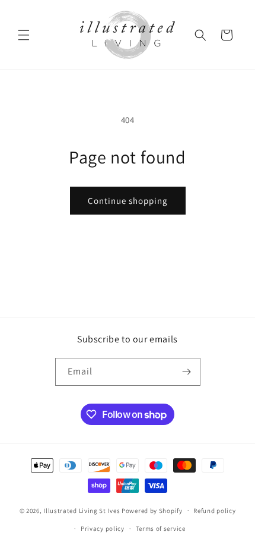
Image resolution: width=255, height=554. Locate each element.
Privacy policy (103, 528)
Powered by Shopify (152, 510)
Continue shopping (128, 200)
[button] (24, 35)
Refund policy (214, 510)
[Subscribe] (187, 372)
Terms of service (161, 528)
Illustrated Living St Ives (81, 510)
